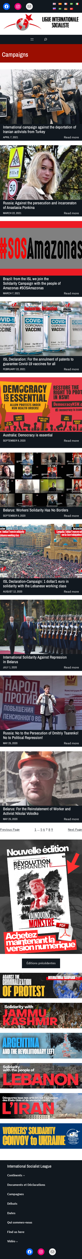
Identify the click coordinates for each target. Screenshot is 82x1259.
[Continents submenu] (24, 1175)
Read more (71, 137)
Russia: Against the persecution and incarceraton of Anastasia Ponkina (39, 205)
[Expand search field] (45, 39)
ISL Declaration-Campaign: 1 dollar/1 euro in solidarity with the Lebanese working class (36, 583)
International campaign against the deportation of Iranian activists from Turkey (39, 129)
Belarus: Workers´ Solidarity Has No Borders (35, 510)
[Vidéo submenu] (17, 1241)
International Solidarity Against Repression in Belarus (35, 659)
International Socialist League (29, 1166)
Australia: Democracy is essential (27, 435)
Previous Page (10, 829)
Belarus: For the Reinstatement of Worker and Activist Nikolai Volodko (37, 811)
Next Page (75, 829)
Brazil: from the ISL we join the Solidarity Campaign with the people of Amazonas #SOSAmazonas (32, 283)
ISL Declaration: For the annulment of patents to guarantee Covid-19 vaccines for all (38, 361)
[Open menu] (32, 39)
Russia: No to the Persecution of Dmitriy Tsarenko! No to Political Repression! (40, 735)
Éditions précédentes (41, 963)
